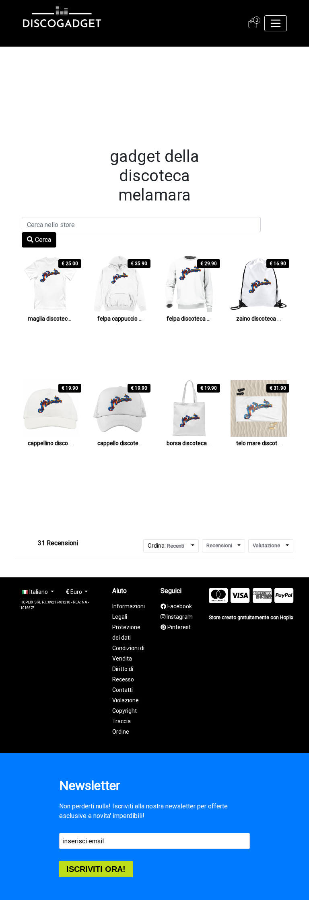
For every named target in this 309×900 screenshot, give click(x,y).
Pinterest (178, 627)
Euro (74, 592)
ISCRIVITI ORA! (96, 869)
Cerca (42, 239)
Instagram (179, 617)
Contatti (122, 690)
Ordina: (166, 545)
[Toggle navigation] (275, 23)
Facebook (179, 606)
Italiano (38, 592)
